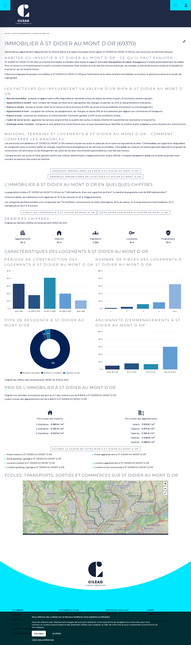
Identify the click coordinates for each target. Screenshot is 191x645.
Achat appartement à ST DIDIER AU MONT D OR (120, 454)
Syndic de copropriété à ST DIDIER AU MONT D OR (59, 212)
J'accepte (39, 633)
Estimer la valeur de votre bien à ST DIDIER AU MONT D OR (95, 449)
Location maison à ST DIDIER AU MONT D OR (30, 463)
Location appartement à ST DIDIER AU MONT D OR (121, 463)
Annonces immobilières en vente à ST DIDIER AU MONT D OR (95, 171)
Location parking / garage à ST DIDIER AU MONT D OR (35, 467)
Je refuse (56, 633)
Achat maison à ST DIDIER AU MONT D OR (29, 454)
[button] (30, 373)
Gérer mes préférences (43, 640)
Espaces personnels (184, 5)
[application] (50, 290)
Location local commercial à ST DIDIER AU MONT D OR (123, 467)
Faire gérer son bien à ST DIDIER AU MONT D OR (134, 212)
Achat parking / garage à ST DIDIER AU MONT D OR (33, 459)
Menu (5, 5)
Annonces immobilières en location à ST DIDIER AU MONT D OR (95, 177)
